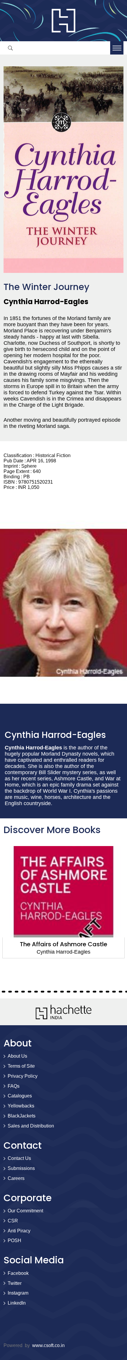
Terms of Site (21, 1066)
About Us (17, 1056)
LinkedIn (17, 1302)
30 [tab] (88, 992)
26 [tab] (62, 992)
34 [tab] (114, 992)
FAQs (13, 1086)
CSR (13, 1220)
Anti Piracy (19, 1230)
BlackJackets (21, 1115)
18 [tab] (10, 992)
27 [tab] (68, 992)
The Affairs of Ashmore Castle (63, 944)
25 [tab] (55, 992)
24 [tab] (49, 992)
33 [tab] (107, 992)
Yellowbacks (21, 1105)
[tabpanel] (63, 902)
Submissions (21, 1168)
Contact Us (19, 1158)
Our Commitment (25, 1210)
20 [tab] (23, 992)
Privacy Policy (23, 1076)
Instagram (18, 1292)
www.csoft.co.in (48, 1345)
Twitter (15, 1283)
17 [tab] (3, 992)
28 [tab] (75, 992)
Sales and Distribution (31, 1125)
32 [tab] (101, 992)
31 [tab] (94, 992)
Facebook (18, 1273)
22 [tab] (36, 992)
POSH (14, 1240)
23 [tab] (42, 992)
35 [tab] (120, 992)
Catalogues (20, 1095)
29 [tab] (81, 992)
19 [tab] (16, 992)
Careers (16, 1178)
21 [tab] (29, 992)
